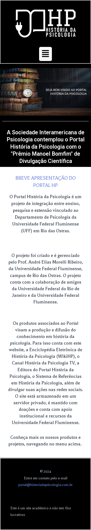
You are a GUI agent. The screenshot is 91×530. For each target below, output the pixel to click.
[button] (45, 54)
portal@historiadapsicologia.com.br (45, 485)
